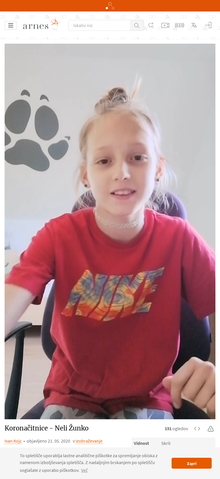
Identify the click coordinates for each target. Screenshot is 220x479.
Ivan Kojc (13, 441)
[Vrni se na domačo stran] (43, 25)
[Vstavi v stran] (197, 428)
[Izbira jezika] (194, 25)
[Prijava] (208, 25)
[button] (137, 25)
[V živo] (180, 25)
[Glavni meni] (11, 25)
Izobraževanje (89, 441)
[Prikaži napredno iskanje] (151, 25)
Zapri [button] (192, 463)
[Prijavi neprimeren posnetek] (210, 428)
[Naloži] (165, 25)
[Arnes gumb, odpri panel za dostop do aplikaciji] (110, 5)
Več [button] (84, 470)
